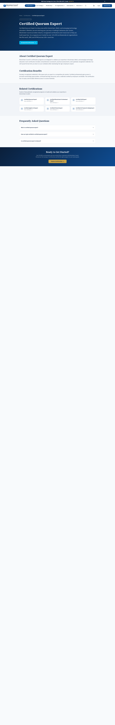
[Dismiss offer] (105, 1)
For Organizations (59, 5)
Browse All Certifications (28, 42)
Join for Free (107, 5)
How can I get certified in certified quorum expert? (34, 134)
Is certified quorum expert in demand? (31, 141)
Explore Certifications (57, 161)
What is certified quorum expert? (29, 127)
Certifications (29, 5)
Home (20, 15)
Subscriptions (70, 5)
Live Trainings (39, 5)
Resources (79, 5)
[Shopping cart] (93, 5)
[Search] (85, 5)
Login (98, 5)
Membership (49, 5)
